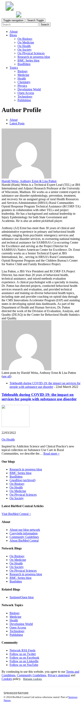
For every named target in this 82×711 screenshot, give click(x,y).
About (14, 31)
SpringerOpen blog (22, 597)
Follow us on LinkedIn (24, 661)
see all (6, 376)
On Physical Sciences (31, 53)
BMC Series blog (28, 60)
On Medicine (26, 42)
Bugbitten (16, 581)
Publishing (24, 100)
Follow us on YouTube (24, 664)
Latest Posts (17, 123)
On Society (25, 49)
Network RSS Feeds (22, 650)
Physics (22, 85)
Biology (23, 71)
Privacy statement (59, 675)
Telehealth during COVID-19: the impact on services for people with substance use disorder (45, 384)
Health (22, 78)
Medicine (23, 75)
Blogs (13, 35)
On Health (24, 46)
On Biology (25, 38)
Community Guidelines (24, 537)
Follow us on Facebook (24, 657)
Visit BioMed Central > (16, 514)
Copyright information (24, 533)
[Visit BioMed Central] (10, 9)
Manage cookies (32, 679)
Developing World (29, 89)
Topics (14, 67)
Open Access (26, 93)
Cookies (7, 679)
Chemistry (24, 82)
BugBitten (24, 64)
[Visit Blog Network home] (19, 16)
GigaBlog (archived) (22, 480)
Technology (25, 96)
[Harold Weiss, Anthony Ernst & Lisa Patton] (26, 177)
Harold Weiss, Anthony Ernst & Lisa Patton (29, 181)
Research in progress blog (34, 57)
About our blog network (25, 529)
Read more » (51, 453)
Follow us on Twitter (23, 654)
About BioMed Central (24, 540)
